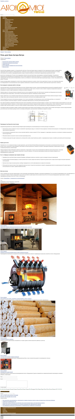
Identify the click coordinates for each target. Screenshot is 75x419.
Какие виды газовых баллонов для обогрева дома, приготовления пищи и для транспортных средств (24, 402)
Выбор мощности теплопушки (11, 44)
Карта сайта (5, 411)
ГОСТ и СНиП (5, 30)
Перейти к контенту (4, 1)
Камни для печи (6, 64)
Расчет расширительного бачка (11, 40)
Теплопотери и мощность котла (11, 37)
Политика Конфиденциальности (9, 407)
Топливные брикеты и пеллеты (6, 339)
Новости (4, 48)
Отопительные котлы (9, 19)
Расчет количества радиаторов (11, 35)
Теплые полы (7, 20)
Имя (1, 376)
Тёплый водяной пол (9, 32)
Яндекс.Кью (5, 49)
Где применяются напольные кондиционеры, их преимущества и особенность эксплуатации (22, 405)
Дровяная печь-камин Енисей (6, 372)
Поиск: (1, 14)
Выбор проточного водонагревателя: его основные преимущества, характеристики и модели (22, 404)
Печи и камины (8, 26)
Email (1, 379)
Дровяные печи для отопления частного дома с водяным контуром (14, 252)
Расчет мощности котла (9, 34)
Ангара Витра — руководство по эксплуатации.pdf (14, 178)
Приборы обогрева (9, 22)
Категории (5, 18)
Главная (4, 17)
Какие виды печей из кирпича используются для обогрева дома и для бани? (16, 226)
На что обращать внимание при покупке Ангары (12, 65)
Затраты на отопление (9, 43)
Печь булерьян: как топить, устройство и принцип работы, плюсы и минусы (16, 298)
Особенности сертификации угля (9, 401)
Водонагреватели (8, 24)
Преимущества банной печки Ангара (10, 63)
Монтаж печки (6, 66)
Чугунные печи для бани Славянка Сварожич (9, 356)
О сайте (4, 409)
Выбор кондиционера (9, 45)
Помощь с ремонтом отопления (9, 412)
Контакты (5, 410)
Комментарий (3, 387)
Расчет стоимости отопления (11, 39)
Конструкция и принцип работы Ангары (11, 61)
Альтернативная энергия (10, 28)
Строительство (6, 47)
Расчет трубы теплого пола (10, 36)
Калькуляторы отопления (8, 31)
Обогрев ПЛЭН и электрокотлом (11, 41)
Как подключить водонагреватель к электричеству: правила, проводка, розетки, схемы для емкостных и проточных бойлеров (29, 400)
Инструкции (7, 23)
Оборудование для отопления (11, 27)
